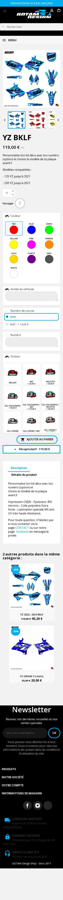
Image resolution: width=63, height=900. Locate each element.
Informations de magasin (22, 793)
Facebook (22, 532)
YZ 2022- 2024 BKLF (31, 614)
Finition (15, 356)
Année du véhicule (22, 289)
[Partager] (20, 203)
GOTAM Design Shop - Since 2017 (31, 863)
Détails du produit (24, 475)
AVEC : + (19, 324)
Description (19, 468)
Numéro (15, 335)
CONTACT (22, 528)
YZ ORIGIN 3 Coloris (31, 676)
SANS (13, 316)
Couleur (15, 216)
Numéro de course (22, 311)
